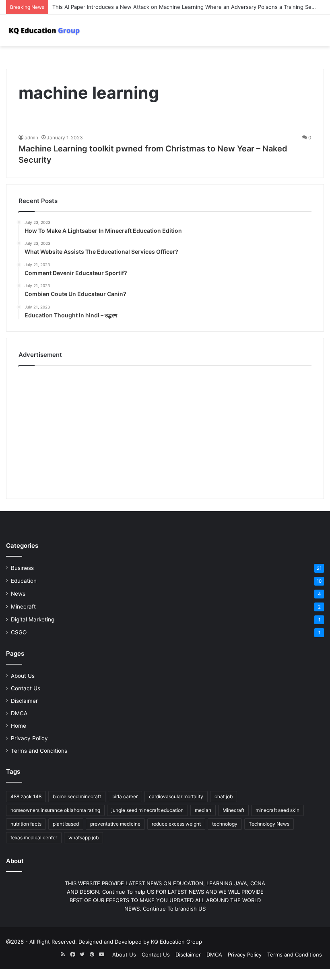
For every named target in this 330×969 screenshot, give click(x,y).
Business (22, 568)
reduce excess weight (176, 824)
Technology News (269, 824)
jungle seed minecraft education (147, 810)
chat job (223, 796)
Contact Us (25, 688)
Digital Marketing (32, 619)
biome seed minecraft (77, 796)
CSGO (19, 632)
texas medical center (33, 837)
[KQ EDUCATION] (44, 30)
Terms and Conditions (39, 750)
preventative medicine (115, 824)
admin (31, 138)
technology (224, 824)
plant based (66, 824)
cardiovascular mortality (176, 796)
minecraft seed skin (277, 810)
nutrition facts (25, 824)
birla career (125, 796)
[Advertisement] (165, 430)
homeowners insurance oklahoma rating (55, 810)
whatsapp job (83, 837)
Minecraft (23, 606)
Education (24, 581)
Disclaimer (24, 701)
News (18, 593)
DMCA (19, 713)
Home (18, 726)
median (203, 810)
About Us (23, 676)
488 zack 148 (25, 796)
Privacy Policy (29, 738)
